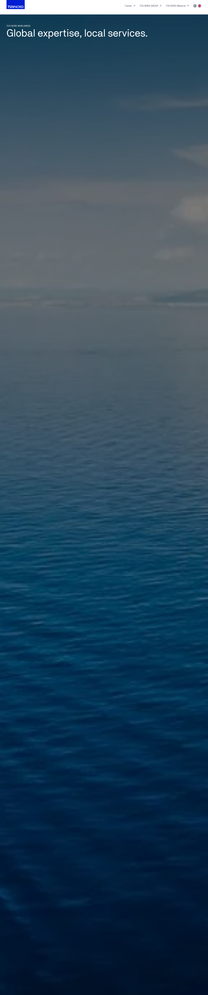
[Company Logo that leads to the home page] (15, 4)
